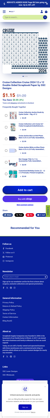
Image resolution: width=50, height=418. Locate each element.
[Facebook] (4, 288)
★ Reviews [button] (48, 211)
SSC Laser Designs (10, 371)
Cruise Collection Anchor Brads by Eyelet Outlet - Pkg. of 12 (31, 113)
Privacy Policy (8, 303)
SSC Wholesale (8, 375)
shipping (13, 103)
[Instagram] (14, 288)
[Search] (45, 17)
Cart (46, 11)
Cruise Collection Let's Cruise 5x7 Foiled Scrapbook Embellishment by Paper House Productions (31, 126)
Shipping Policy (9, 310)
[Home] (12, 11)
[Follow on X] (7, 288)
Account (41, 11)
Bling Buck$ (7, 321)
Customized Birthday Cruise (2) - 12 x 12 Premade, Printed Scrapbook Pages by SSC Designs (32, 173)
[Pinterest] (11, 288)
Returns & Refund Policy (12, 306)
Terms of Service (9, 313)
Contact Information (10, 317)
